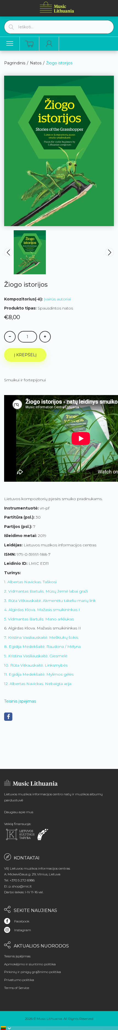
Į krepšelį (25, 354)
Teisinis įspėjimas (20, 701)
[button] (6, 1028)
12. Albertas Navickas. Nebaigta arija (37, 683)
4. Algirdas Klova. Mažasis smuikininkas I (42, 609)
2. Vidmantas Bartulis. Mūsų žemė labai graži (46, 591)
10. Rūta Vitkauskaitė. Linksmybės (36, 665)
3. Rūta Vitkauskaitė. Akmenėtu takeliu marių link (50, 600)
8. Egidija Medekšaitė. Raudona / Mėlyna (42, 646)
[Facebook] (8, 717)
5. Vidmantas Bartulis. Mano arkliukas (39, 619)
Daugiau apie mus (18, 812)
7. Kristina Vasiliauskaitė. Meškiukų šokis (41, 637)
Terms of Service (16, 988)
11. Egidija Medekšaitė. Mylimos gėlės (39, 674)
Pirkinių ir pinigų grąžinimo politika (32, 972)
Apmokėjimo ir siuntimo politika (30, 964)
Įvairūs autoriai (57, 299)
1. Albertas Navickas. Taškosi (30, 581)
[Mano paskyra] (49, 44)
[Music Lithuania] (57, 7)
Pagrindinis (14, 63)
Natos (35, 63)
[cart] (29, 44)
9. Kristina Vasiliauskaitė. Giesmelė (35, 655)
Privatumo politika (19, 980)
